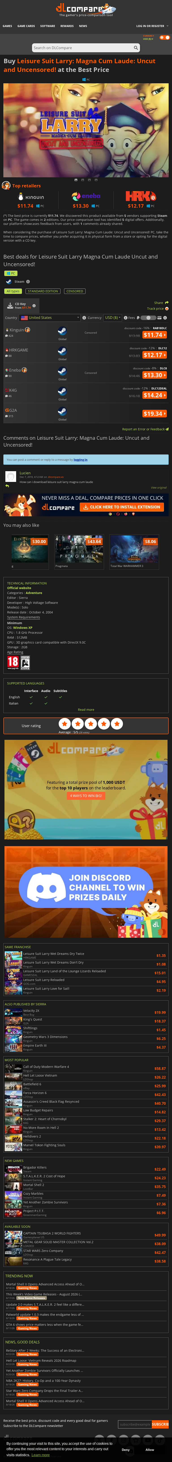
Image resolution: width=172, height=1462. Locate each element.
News (83, 26)
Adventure (34, 593)
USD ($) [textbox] (111, 317)
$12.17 (154, 355)
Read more (86, 709)
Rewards (67, 26)
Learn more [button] (41, 1455)
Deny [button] (126, 1450)
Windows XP (22, 627)
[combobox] (50, 318)
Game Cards (26, 26)
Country (11, 317)
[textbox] (37, 318)
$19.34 (154, 413)
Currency (94, 317)
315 (10, 416)
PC (13, 273)
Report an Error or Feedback (144, 429)
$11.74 (154, 335)
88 (10, 355)
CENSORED (75, 291)
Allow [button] (150, 1450)
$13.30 (154, 375)
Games (7, 26)
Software (47, 26)
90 (10, 375)
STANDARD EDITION (43, 291)
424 (10, 335)
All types (13, 291)
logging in (81, 460)
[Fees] (148, 318)
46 (10, 395)
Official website (19, 588)
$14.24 (154, 395)
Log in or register (150, 26)
